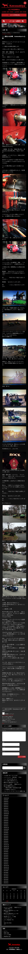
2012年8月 (6, 851)
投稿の (6, 933)
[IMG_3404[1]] (14, 330)
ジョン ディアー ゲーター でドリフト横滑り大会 (14, 791)
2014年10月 (6, 813)
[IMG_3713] (14, 306)
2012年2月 (6, 862)
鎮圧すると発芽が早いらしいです (11, 782)
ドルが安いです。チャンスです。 (11, 775)
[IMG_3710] (14, 384)
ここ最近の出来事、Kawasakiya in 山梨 (12, 787)
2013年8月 (6, 832)
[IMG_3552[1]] (14, 539)
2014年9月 (6, 815)
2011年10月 (6, 869)
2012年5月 (6, 856)
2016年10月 (6, 798)
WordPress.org (7, 936)
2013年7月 (6, 834)
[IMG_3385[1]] (14, 125)
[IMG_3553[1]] (14, 560)
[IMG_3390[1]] (14, 208)
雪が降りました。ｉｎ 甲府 (10, 916)
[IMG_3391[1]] (14, 236)
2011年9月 (6, 870)
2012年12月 (6, 844)
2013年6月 (6, 836)
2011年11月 (6, 867)
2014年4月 (6, 820)
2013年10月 (6, 829)
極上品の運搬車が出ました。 (10, 786)
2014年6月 (6, 818)
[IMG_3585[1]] (14, 468)
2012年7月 (6, 853)
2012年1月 (6, 863)
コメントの (7, 934)
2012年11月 (6, 846)
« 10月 (7, 901)
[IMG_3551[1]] (14, 522)
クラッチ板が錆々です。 (9, 919)
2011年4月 (6, 879)
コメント (4, 730)
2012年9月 (6, 850)
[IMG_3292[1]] (14, 103)
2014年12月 (6, 812)
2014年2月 (6, 824)
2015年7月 (6, 805)
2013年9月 (6, 831)
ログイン (6, 931)
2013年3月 (6, 841)
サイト (3, 751)
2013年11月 (6, 827)
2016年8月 (6, 799)
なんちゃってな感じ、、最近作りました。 (13, 784)
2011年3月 (6, 881)
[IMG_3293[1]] (14, 84)
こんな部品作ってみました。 (10, 789)
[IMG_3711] (14, 442)
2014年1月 (6, 825)
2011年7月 (6, 874)
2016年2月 (6, 803)
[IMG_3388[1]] (14, 190)
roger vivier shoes (7, 922)
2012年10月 (6, 848)
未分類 (3, 34)
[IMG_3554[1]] (14, 577)
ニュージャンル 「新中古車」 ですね (12, 777)
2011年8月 (6, 872)
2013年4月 (6, 839)
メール (3, 747)
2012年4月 (6, 858)
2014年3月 (6, 822)
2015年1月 (6, 810)
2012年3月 (6, 860)
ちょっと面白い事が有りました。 (11, 780)
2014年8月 (6, 817)
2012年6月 (6, 855)
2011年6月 (6, 875)
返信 (3, 723)
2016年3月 (6, 801)
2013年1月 (6, 843)
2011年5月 (6, 877)
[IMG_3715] (14, 406)
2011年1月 (6, 882)
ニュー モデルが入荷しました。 (11, 779)
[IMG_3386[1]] (14, 143)
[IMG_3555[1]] (14, 595)
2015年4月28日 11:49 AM (7, 715)
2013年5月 (6, 837)
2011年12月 (6, 865)
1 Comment (8, 34)
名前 (3, 742)
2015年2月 (6, 808)
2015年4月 (6, 806)
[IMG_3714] (14, 424)
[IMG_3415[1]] (14, 355)
